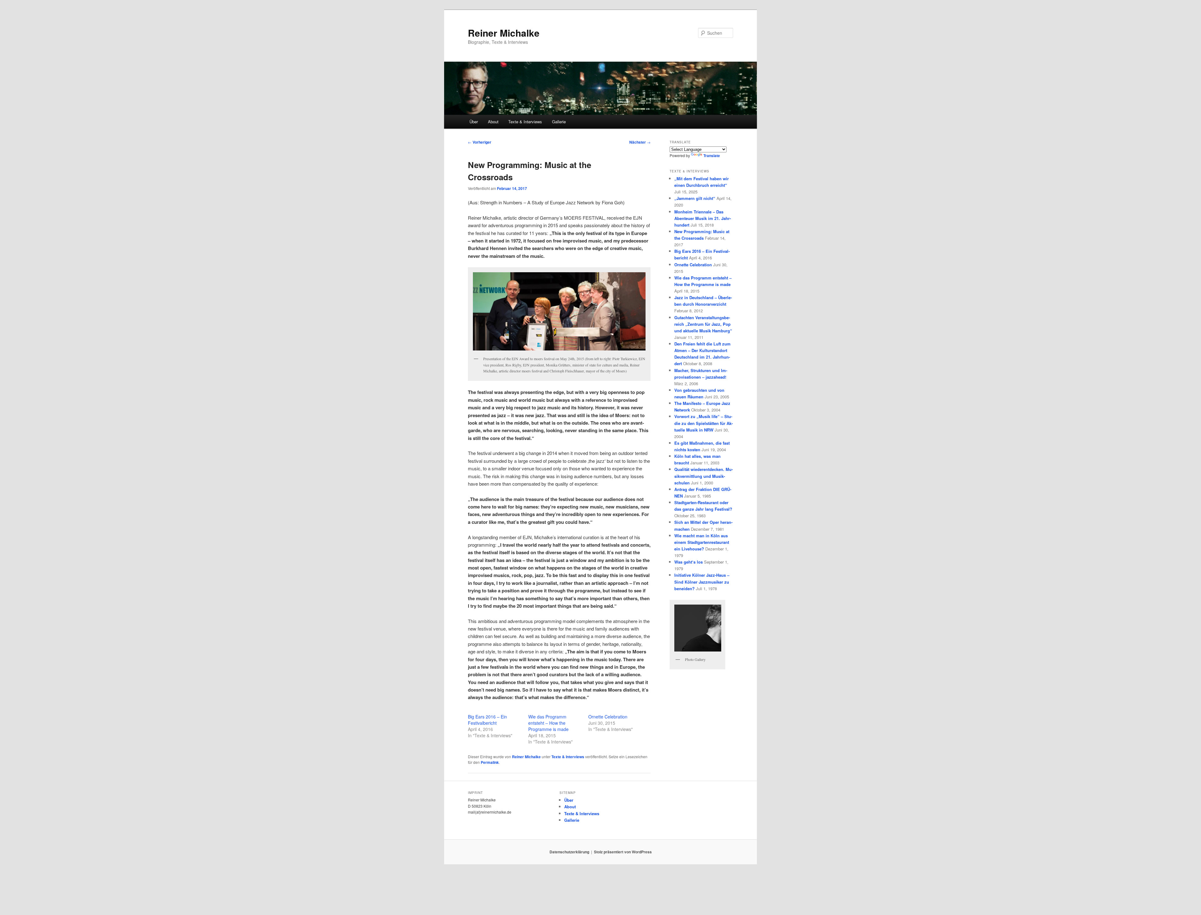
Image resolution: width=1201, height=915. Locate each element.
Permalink (490, 762)
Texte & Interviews (525, 122)
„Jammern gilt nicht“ (694, 198)
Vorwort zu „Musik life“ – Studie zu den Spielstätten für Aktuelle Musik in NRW (703, 422)
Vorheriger (479, 142)
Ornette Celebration (607, 716)
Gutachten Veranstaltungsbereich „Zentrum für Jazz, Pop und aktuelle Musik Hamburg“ (703, 324)
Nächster (640, 142)
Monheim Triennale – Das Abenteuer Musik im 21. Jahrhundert (702, 218)
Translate (711, 155)
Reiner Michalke (504, 32)
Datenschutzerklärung (569, 852)
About (493, 122)
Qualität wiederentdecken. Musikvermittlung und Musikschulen (703, 475)
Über (473, 122)
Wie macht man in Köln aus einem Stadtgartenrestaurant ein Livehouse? (701, 542)
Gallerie (559, 122)
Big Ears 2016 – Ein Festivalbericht (487, 719)
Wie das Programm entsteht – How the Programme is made (548, 722)
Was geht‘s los (688, 562)
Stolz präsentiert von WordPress (623, 852)
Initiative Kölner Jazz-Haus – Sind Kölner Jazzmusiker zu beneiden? (701, 581)
